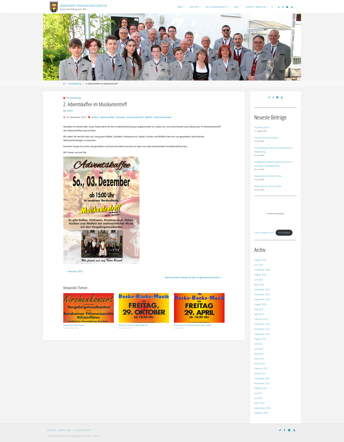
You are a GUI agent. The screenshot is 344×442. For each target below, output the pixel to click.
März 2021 (259, 403)
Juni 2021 (258, 398)
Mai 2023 (258, 309)
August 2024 (260, 274)
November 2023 (262, 294)
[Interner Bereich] (278, 7)
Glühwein (120, 117)
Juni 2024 (258, 279)
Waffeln (149, 117)
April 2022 (259, 358)
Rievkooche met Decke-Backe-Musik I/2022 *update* (193, 325)
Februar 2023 (260, 319)
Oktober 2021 (261, 388)
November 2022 (262, 329)
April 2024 (259, 284)
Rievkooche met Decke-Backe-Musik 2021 (133, 325)
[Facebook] (283, 7)
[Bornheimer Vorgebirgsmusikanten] (54, 6)
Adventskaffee (107, 117)
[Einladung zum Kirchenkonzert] (88, 307)
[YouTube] (292, 7)
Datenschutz (83, 430)
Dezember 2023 (262, 289)
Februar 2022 (260, 368)
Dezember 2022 (262, 324)
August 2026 (260, 259)
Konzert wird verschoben (266, 137)
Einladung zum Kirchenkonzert (74, 325)
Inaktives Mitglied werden (264, 232)
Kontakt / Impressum (59, 430)
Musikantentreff (135, 117)
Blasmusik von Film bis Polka (267, 176)
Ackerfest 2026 (261, 127)
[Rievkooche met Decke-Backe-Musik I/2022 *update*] (199, 307)
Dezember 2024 (262, 269)
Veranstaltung (75, 83)
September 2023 (262, 299)
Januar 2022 (260, 373)
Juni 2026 (258, 264)
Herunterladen (284, 232)
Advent (95, 117)
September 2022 (262, 334)
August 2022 (260, 338)
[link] (272, 7)
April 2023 (259, 314)
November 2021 (262, 383)
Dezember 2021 (262, 378)
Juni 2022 (258, 348)
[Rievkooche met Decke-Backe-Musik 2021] (144, 307)
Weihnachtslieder (163, 117)
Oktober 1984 (261, 412)
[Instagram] (287, 7)
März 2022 (259, 363)
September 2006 (262, 408)
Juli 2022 (258, 343)
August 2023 (260, 304)
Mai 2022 (258, 353)
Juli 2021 (258, 393)
